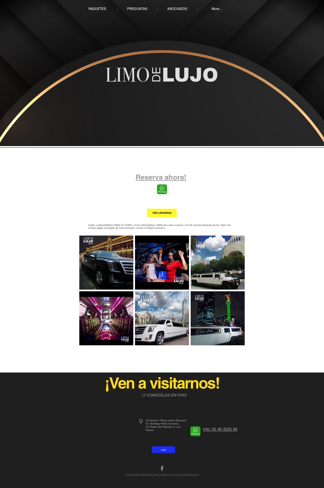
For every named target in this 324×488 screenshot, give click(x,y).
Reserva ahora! (161, 177)
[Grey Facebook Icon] (162, 468)
